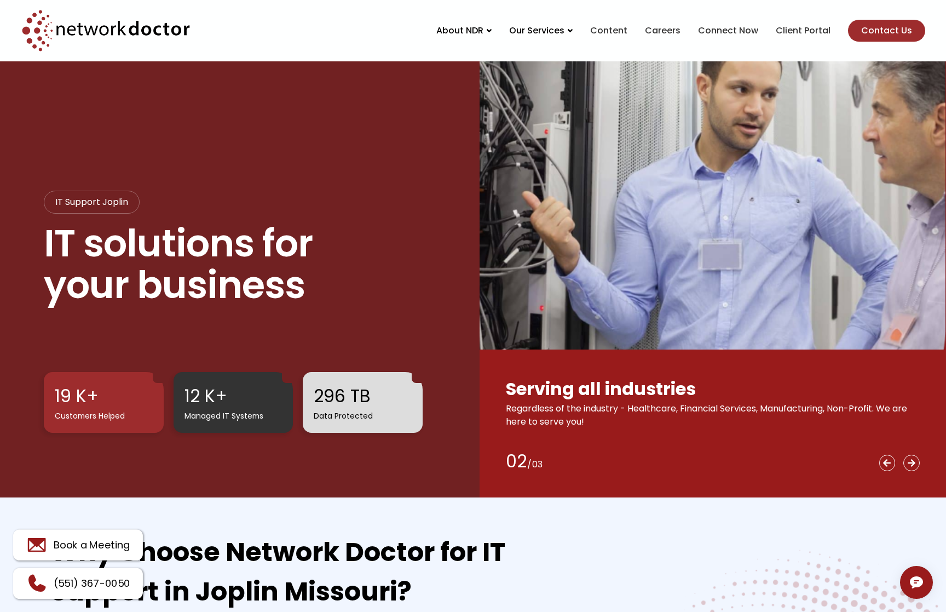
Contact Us (886, 30)
